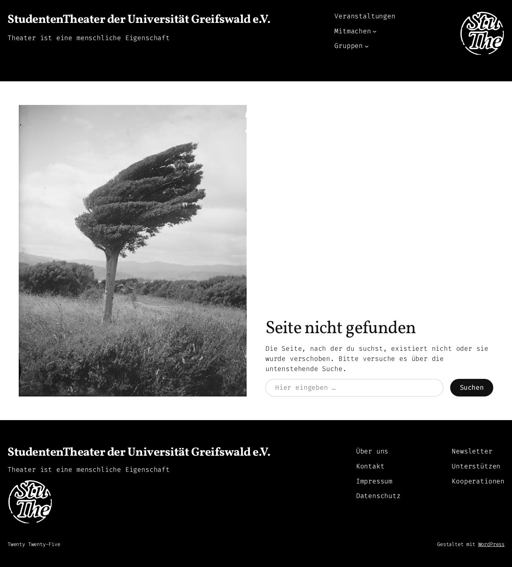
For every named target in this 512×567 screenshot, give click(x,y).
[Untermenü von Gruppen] (367, 46)
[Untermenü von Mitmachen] (375, 31)
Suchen (472, 387)
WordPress (491, 544)
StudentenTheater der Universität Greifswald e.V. (138, 20)
